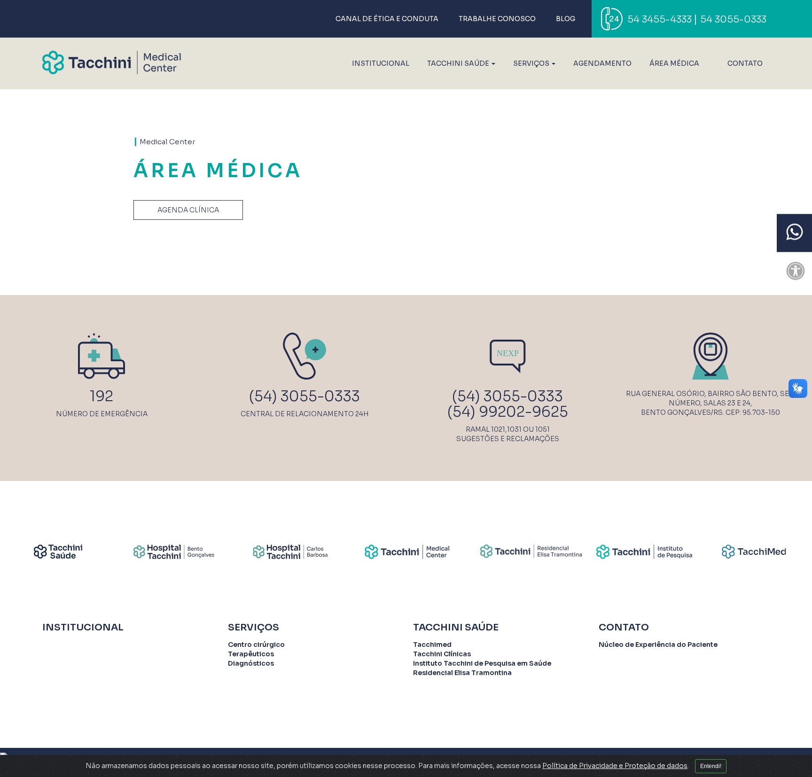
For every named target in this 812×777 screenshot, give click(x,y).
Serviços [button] (532, 63)
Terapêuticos (251, 654)
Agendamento (602, 63)
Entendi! (710, 766)
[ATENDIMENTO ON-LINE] (794, 233)
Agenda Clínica (188, 210)
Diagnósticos (251, 663)
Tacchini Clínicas (442, 654)
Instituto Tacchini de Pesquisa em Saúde (482, 663)
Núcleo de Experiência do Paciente (658, 644)
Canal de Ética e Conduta (387, 19)
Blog (565, 19)
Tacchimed (432, 644)
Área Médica (674, 63)
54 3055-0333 (733, 19)
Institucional (380, 63)
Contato (745, 63)
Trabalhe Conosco (497, 19)
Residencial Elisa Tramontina (462, 672)
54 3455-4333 (659, 19)
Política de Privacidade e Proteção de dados (614, 765)
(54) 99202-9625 (507, 412)
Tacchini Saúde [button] (459, 63)
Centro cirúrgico (256, 644)
